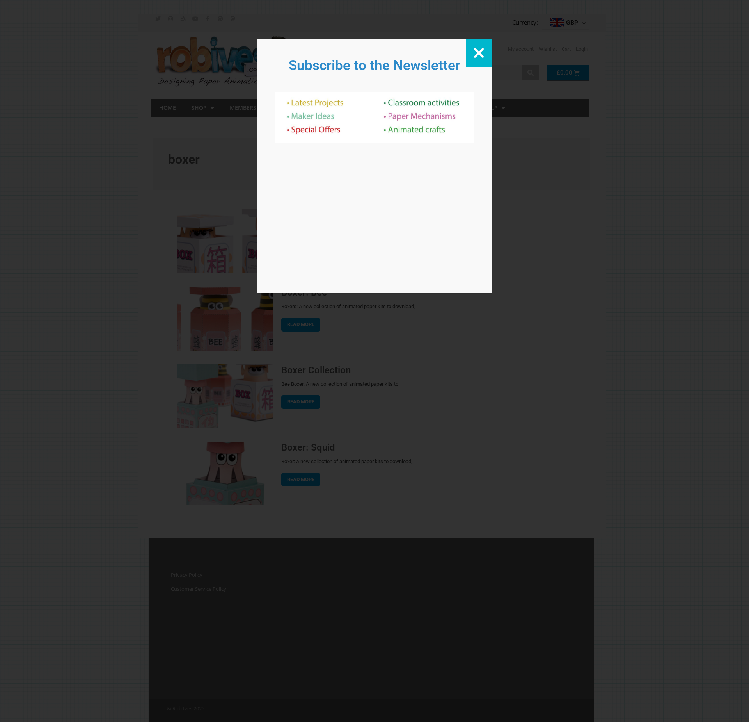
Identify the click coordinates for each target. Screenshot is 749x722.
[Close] (479, 53)
